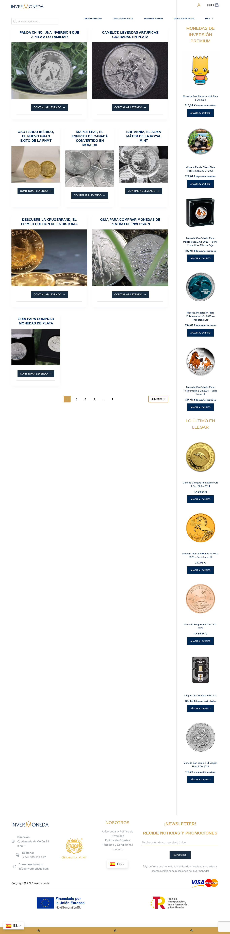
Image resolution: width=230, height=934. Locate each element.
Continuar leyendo (48, 108)
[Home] (38, 930)
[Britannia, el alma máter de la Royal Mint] (143, 164)
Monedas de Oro (153, 18)
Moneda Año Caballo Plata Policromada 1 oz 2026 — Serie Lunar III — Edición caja (200, 242)
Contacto (117, 849)
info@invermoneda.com (34, 868)
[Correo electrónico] (192, 930)
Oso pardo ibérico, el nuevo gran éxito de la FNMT (36, 136)
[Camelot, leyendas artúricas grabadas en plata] (130, 70)
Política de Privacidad (189, 866)
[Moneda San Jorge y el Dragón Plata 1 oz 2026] (200, 737)
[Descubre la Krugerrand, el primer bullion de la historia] (49, 257)
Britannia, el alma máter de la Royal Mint (143, 136)
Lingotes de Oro (93, 18)
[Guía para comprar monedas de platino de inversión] (130, 257)
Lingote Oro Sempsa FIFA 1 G (200, 695)
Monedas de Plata (184, 18)
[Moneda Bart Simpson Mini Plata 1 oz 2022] (200, 70)
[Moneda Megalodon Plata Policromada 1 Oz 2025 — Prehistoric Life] (200, 287)
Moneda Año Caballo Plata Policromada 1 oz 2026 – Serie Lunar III (200, 391)
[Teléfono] (115, 930)
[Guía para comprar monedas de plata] (35, 347)
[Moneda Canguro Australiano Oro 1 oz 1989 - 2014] (200, 457)
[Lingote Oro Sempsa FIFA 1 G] (200, 669)
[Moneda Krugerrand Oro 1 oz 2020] (200, 598)
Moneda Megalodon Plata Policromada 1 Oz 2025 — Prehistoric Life (200, 316)
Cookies (210, 866)
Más (207, 18)
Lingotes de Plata (123, 18)
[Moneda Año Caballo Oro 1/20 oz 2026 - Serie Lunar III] (200, 528)
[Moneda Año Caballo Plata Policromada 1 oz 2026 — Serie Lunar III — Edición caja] (200, 212)
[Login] (199, 5)
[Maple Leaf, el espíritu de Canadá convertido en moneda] (89, 168)
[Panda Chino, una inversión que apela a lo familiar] (49, 70)
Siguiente (157, 399)
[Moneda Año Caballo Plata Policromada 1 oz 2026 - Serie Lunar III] (200, 361)
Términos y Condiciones (117, 844)
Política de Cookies (117, 840)
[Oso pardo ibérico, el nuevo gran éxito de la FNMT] (35, 164)
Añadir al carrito (200, 113)
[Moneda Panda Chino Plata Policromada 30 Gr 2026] (200, 141)
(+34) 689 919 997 (34, 857)
